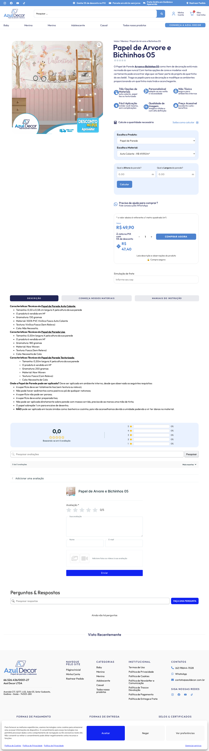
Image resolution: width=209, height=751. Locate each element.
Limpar (133, 276)
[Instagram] (5, 3)
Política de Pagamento (141, 694)
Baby (6, 25)
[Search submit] (161, 13)
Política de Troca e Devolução (139, 688)
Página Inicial (73, 669)
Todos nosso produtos (134, 25)
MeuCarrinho (201, 13)
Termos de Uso (137, 667)
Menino (52, 25)
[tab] (34, 298)
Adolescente (78, 25)
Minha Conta (73, 674)
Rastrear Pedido (197, 3)
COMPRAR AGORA (176, 236)
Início (116, 41)
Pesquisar (191, 454)
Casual (104, 25)
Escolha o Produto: (127, 134)
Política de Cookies (13, 745)
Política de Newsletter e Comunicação (141, 681)
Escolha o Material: (127, 147)
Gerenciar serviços (193, 745)
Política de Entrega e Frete (143, 699)
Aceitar (106, 733)
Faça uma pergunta (184, 601)
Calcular (124, 184)
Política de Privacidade (32, 745)
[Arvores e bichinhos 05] (57, 87)
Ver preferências (185, 733)
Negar (145, 733)
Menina (28, 25)
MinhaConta (181, 13)
